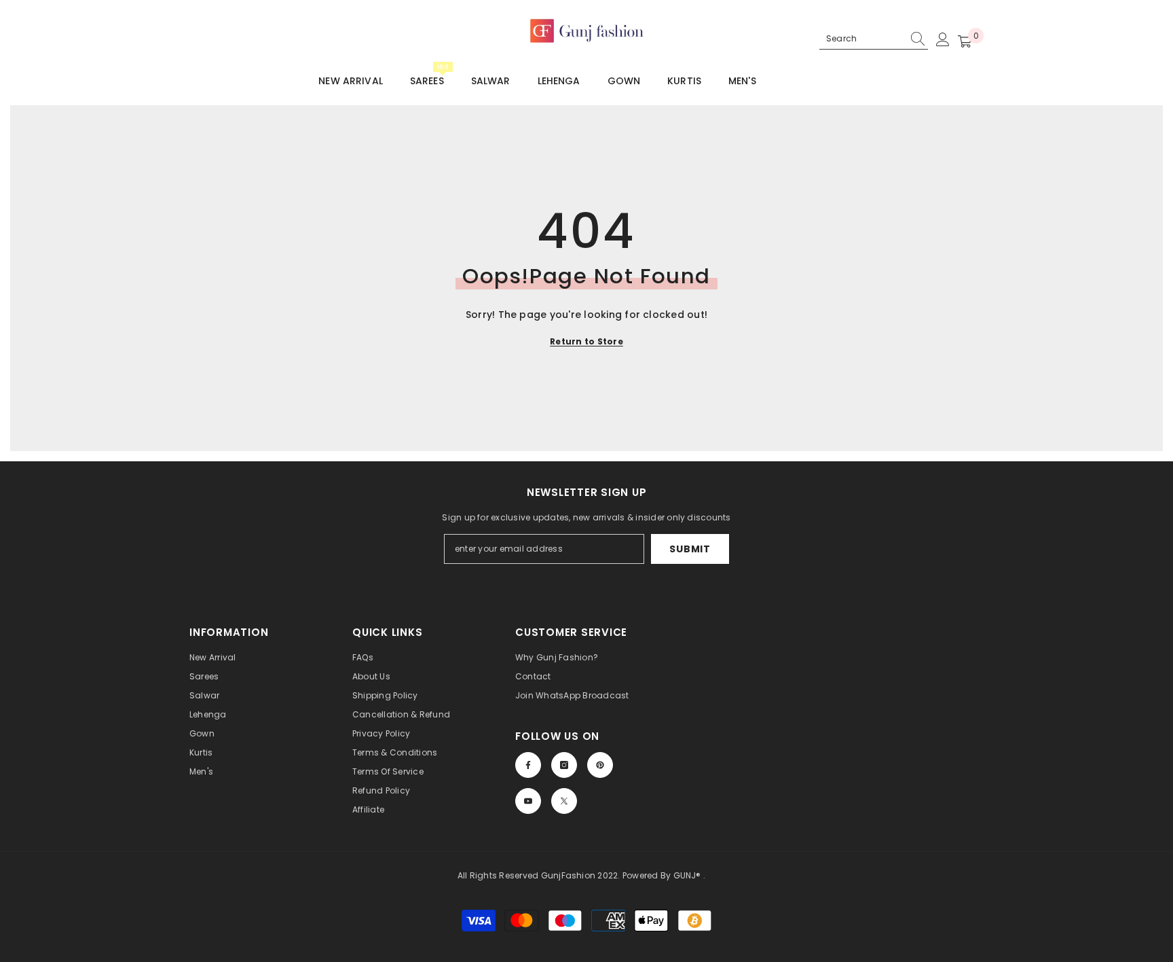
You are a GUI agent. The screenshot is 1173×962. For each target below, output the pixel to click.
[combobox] (861, 39)
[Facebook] (528, 765)
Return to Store (586, 341)
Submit (689, 549)
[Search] (873, 39)
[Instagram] (564, 765)
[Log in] (943, 39)
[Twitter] (564, 801)
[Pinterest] (600, 765)
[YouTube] (528, 801)
